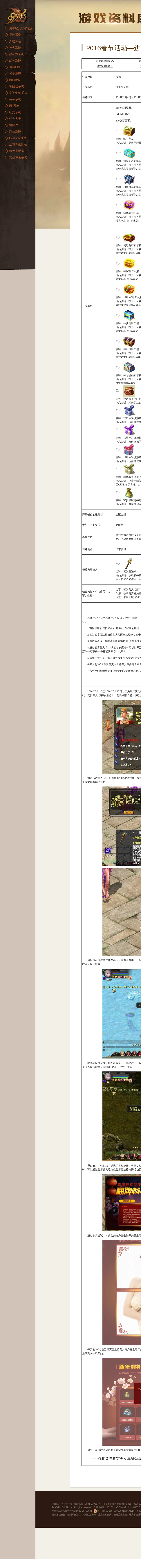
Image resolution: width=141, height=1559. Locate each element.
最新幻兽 (15, 67)
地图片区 (15, 125)
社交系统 (15, 112)
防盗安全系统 (18, 138)
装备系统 (15, 99)
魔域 (56, 1503)
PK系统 (14, 105)
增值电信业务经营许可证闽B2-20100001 (72, 1510)
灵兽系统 (15, 73)
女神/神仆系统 (18, 93)
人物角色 (15, 41)
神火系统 (15, 47)
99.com (69, 1507)
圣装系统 (15, 34)
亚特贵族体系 (18, 144)
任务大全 (15, 118)
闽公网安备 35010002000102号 (113, 1510)
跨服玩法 (15, 80)
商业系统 (15, 131)
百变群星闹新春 (105, 61)
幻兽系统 (15, 60)
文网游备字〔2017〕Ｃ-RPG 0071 (110, 1507)
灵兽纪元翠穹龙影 (21, 28)
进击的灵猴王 (105, 66)
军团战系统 (16, 86)
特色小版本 (16, 151)
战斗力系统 (16, 54)
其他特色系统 (18, 157)
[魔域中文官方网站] (16, 15)
